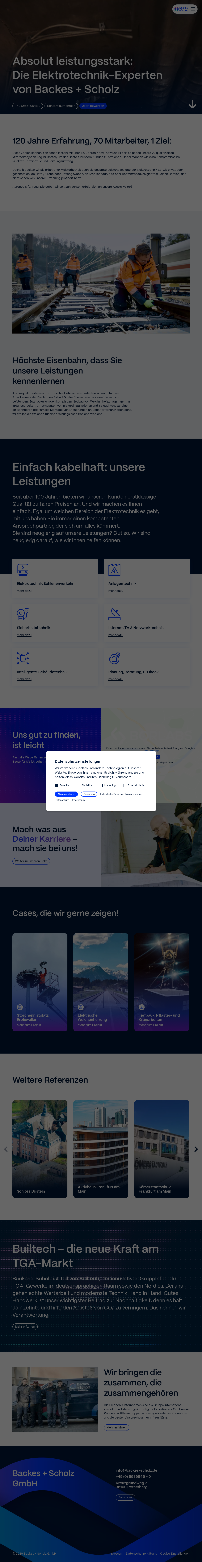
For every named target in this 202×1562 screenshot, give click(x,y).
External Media (136, 785)
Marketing (110, 785)
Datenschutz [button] (62, 800)
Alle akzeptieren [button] (66, 794)
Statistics (87, 785)
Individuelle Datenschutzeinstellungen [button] (121, 794)
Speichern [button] (89, 794)
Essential (65, 785)
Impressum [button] (78, 800)
